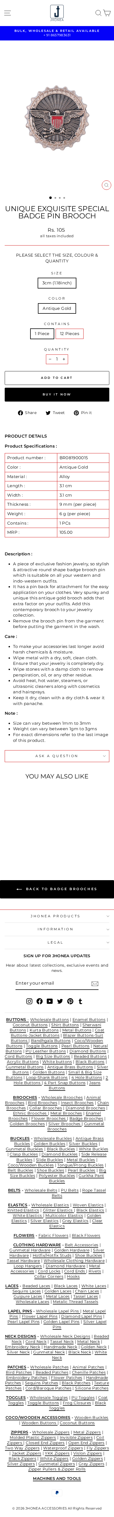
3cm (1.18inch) (57, 282)
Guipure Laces (28, 1296)
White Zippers (54, 1458)
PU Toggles (83, 1397)
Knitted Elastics (23, 1210)
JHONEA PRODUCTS (56, 916)
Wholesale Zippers (50, 1432)
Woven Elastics (88, 1205)
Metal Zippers (87, 1432)
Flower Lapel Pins (40, 1316)
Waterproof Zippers (63, 1448)
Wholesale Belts (41, 1190)
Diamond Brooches (85, 1108)
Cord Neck (35, 1341)
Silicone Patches (91, 1388)
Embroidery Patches (27, 1377)
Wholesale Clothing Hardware (74, 1260)
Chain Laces (87, 1291)
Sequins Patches (41, 1383)
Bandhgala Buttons (51, 1040)
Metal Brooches (66, 1113)
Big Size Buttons (53, 1056)
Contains (57, 324)
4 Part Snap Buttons (65, 1083)
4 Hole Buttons (86, 1077)
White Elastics (28, 1215)
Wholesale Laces (33, 1301)
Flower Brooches (49, 1118)
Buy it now (57, 394)
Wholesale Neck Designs (65, 1336)
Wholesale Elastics (50, 1205)
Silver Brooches (65, 1124)
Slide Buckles (49, 1160)
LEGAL (56, 942)
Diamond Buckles (60, 1154)
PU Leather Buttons (45, 1051)
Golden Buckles (49, 1143)
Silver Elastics (44, 1221)
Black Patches (76, 1383)
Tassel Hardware (23, 1260)
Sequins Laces (26, 1291)
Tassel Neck (62, 1341)
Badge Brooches (86, 1118)
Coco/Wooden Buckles (31, 1165)
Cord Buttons (18, 1056)
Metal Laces (58, 1296)
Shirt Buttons (65, 1025)
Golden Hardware (72, 1250)
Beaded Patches (52, 1372)
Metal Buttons (76, 1030)
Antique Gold (57, 308)
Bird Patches (19, 1372)
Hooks (73, 1276)
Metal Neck (88, 1341)
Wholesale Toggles (49, 1397)
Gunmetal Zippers (56, 1464)
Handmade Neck (60, 1347)
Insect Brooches (77, 1102)
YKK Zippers (57, 1453)
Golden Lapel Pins (61, 1321)
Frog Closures (77, 1403)
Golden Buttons (49, 1072)
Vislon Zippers (87, 1453)
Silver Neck (18, 1352)
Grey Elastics (75, 1221)
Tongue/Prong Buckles (80, 1165)
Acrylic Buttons (23, 1061)
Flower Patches (66, 1377)
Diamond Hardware (66, 1266)
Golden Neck (94, 1347)
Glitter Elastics (58, 1210)
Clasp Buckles (24, 1154)
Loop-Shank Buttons (47, 1077)
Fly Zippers (98, 1448)
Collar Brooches (45, 1108)
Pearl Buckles (81, 1170)
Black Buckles (61, 1149)
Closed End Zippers (45, 1443)
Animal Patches (88, 1367)
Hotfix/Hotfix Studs (52, 1255)
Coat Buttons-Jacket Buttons (58, 1033)
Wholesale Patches (49, 1367)
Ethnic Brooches (30, 1113)
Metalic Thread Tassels (75, 1301)
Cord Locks (49, 1271)
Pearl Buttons (75, 1046)
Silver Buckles (83, 1143)
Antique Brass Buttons (70, 1067)
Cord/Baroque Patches (48, 1388)
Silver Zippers (21, 1464)
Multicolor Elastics (64, 1215)
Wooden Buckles (91, 1417)
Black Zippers (22, 1458)
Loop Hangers (28, 1266)
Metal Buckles (81, 1160)
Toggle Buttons (42, 1046)
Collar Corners (48, 1276)
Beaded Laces (36, 1286)
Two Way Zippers (22, 1448)
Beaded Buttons (90, 1056)
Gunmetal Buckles (24, 1149)
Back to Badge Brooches (61, 889)
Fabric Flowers (53, 1235)
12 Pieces (69, 333)
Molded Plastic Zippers (33, 1437)
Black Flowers (86, 1235)
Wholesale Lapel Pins (58, 1311)
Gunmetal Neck (49, 1352)
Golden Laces (58, 1291)
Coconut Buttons (30, 1025)
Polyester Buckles (57, 1175)
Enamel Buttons (88, 1019)
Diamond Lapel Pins (81, 1316)
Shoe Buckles (50, 1170)
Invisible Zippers (76, 1437)
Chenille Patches (89, 1372)
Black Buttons (90, 1061)
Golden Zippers (87, 1458)
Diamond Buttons (87, 1051)
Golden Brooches (27, 1124)
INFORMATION (56, 929)
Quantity (57, 349)
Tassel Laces (85, 1296)
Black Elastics (90, 1210)
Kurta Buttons (44, 1030)
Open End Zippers (86, 1443)
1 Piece (42, 333)
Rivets (95, 1271)
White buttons (57, 1061)
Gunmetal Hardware (29, 1250)
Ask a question (56, 756)
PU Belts (70, 1190)
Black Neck (79, 1352)
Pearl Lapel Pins (23, 1321)
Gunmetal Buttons (25, 1067)
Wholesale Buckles (53, 1138)
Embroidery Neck (22, 1347)
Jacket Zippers (26, 1453)
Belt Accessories (81, 1245)
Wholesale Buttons (49, 1019)
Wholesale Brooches (62, 1097)
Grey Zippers (91, 1464)
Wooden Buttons (40, 1423)
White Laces (93, 1286)
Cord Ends (75, 1271)
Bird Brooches (42, 1102)
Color (57, 298)
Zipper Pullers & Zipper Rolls (57, 1469)
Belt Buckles (20, 1170)
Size (57, 273)
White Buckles (93, 1149)
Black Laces (66, 1286)
